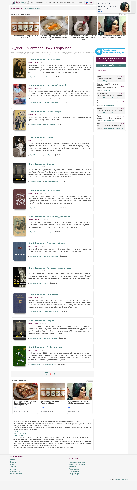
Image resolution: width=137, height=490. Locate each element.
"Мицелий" (107, 90)
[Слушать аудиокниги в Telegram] (111, 51)
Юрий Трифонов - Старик (41, 164)
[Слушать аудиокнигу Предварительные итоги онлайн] (19, 277)
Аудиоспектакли (34, 220)
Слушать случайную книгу (110, 65)
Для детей (72, 467)
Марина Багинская (50, 124)
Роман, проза (33, 62)
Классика (31, 140)
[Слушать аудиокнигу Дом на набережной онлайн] (19, 94)
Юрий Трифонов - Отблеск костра (45, 347)
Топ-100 (13, 467)
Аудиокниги (40, 2)
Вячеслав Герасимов (51, 102)
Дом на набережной (20, 433)
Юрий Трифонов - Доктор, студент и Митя (49, 217)
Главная (13, 460)
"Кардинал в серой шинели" (113, 81)
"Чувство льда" (108, 105)
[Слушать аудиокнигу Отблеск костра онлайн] (19, 356)
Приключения (74, 471)
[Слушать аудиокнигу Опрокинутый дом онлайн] (19, 251)
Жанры (48, 2)
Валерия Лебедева (50, 364)
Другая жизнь (18, 431)
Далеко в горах (18, 435)
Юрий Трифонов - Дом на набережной (47, 85)
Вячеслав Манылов (50, 338)
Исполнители (65, 2)
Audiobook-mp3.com (121, 479)
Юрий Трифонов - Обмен (40, 137)
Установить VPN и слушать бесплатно (110, 59)
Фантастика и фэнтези (77, 462)
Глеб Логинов (48, 77)
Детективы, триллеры (77, 464)
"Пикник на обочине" (110, 98)
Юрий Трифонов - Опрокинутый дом (46, 243)
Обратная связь (16, 474)
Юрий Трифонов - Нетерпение (43, 294)
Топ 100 (74, 2)
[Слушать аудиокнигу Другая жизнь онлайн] (19, 68)
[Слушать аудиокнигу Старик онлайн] (19, 173)
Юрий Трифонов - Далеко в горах (45, 111)
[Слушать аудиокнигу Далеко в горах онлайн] (19, 120)
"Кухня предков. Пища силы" (113, 128)
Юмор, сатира (74, 474)
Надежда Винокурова (51, 181)
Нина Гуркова (48, 155)
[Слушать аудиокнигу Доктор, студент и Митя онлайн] (19, 226)
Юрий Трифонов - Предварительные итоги (49, 268)
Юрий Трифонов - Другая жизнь (44, 59)
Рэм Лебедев (48, 232)
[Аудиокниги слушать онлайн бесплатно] (23, 2)
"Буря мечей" (108, 113)
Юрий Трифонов (35, 77)
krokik (46, 283)
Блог (80, 2)
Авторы (55, 2)
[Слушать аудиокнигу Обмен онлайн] (19, 146)
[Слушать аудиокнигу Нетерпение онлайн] (19, 303)
